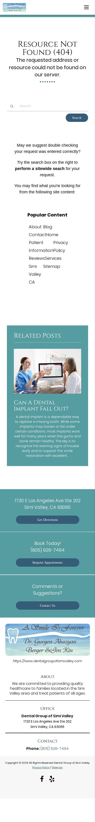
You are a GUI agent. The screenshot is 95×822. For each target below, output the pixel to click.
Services (53, 258)
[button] (88, 6)
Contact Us (47, 605)
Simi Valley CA (35, 274)
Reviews (37, 258)
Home (52, 235)
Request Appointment (48, 562)
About (35, 227)
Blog (47, 227)
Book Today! (48, 546)
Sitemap (51, 266)
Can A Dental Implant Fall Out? (41, 406)
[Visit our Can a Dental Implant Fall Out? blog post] (47, 394)
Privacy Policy (41, 767)
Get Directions (47, 520)
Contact (37, 235)
